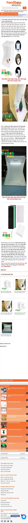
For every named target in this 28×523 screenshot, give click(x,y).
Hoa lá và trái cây (5, 504)
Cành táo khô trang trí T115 (14, 422)
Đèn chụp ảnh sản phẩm (7, 465)
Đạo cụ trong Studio (6, 471)
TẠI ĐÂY (22, 256)
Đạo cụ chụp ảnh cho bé (7, 477)
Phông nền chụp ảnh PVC (7, 492)
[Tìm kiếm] (24, 8)
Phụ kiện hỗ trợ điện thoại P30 (14, 429)
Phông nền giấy (4, 490)
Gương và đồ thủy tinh (6, 506)
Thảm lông (3, 500)
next (25, 307)
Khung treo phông (5, 469)
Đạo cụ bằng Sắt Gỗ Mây (7, 479)
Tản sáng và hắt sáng (6, 467)
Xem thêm (22, 453)
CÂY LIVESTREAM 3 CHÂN (14, 401)
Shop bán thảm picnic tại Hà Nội (15, 436)
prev (2, 307)
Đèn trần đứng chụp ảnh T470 (14, 408)
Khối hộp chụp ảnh (5, 502)
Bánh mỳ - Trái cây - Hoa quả (8, 481)
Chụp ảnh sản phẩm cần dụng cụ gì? (10, 450)
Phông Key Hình (11, 443)
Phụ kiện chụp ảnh (5, 483)
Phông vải (3, 494)
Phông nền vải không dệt (7, 488)
